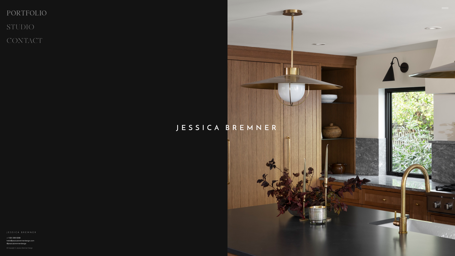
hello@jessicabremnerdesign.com (20, 241)
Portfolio (27, 13)
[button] (445, 8)
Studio (20, 27)
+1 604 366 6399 (13, 238)
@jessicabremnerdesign (16, 243)
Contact (25, 41)
